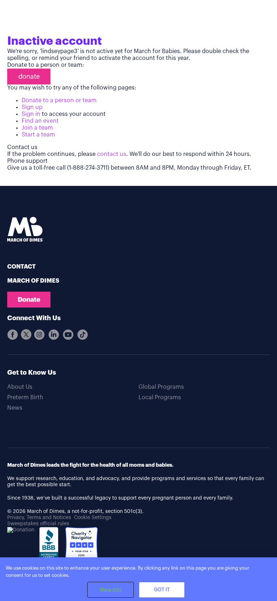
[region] (138, 579)
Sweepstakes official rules (38, 523)
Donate (29, 299)
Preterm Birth (25, 397)
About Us (19, 387)
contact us (111, 154)
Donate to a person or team (59, 100)
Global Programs (161, 387)
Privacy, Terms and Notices (39, 517)
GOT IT (162, 589)
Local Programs (159, 397)
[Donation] (20, 530)
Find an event (40, 121)
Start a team (38, 135)
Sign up (32, 107)
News (14, 408)
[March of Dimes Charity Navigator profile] (81, 544)
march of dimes (33, 281)
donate (29, 76)
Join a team (37, 128)
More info (110, 589)
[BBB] (50, 548)
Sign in (31, 114)
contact (21, 267)
